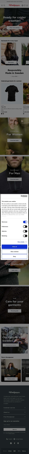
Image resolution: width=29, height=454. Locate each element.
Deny (14, 256)
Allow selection (15, 251)
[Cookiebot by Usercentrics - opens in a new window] (20, 196)
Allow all (14, 246)
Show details (21, 242)
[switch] (25, 226)
